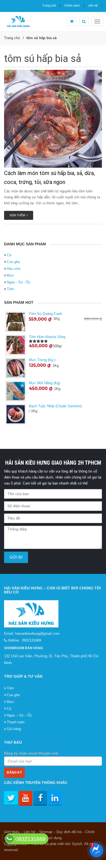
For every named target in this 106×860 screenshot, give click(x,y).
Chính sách (72, 5)
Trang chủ (49, 5)
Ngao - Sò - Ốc (18, 282)
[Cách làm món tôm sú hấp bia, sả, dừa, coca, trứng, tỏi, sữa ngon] (53, 119)
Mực (10, 275)
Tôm (10, 289)
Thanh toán (15, 722)
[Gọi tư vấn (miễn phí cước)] (9, 838)
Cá (9, 255)
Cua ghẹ (13, 262)
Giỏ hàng (14, 729)
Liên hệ (93, 5)
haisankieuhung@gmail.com (37, 633)
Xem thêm (18, 215)
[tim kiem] (84, 21)
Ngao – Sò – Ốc (19, 715)
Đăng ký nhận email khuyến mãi (31, 753)
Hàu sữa (13, 269)
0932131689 (31, 640)
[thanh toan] (71, 21)
